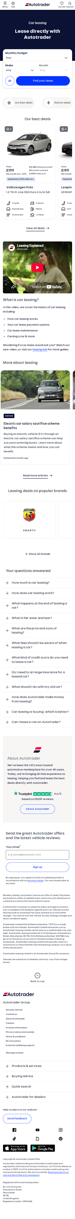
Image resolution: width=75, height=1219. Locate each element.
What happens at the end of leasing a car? (39, 606)
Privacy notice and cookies (20, 1032)
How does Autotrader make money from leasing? (38, 699)
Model (43, 65)
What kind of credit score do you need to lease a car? (40, 660)
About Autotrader (37, 809)
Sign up (37, 867)
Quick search (21, 1086)
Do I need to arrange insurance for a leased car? (38, 675)
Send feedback (17, 1118)
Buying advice (22, 1076)
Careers (10, 1023)
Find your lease (43, 80)
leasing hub (39, 349)
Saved (61, 7)
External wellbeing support (20, 1045)
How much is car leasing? (31, 583)
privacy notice (36, 881)
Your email (12, 847)
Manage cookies (14, 1053)
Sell (13, 7)
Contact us (11, 1014)
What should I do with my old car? (37, 687)
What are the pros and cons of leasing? (34, 631)
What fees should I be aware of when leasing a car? (39, 645)
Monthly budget (16, 53)
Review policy (13, 1041)
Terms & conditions (15, 1037)
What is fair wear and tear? (32, 618)
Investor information (16, 1028)
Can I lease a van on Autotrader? (36, 722)
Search (70, 7)
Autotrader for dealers (29, 1097)
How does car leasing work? (33, 593)
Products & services (27, 1066)
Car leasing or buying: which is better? (40, 712)
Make (9, 65)
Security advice (14, 1010)
